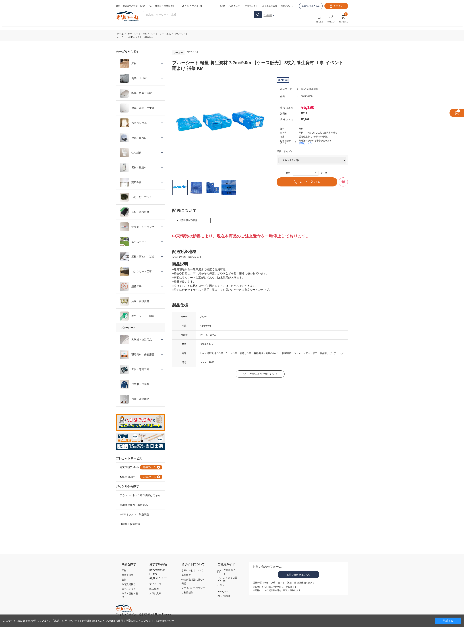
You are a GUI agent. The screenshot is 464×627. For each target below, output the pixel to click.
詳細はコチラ (305, 143)
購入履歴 (319, 22)
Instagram (223, 591)
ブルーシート (128, 327)
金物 (124, 579)
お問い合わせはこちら (298, 574)
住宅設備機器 (129, 584)
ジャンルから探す (127, 486)
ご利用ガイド (229, 572)
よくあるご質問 (269, 6)
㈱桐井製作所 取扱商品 (134, 504)
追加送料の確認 (188, 220)
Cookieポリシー (165, 620)
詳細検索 (268, 15)
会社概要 (186, 575)
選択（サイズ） (285, 151)
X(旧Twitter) (224, 596)
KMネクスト (193, 52)
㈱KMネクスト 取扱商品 (134, 514)
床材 (124, 570)
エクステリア (129, 588)
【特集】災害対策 (130, 524)
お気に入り (331, 22)
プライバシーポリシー (193, 587)
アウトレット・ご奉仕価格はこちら (140, 495)
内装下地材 (127, 575)
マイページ (155, 584)
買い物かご (343, 18)
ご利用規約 (187, 592)
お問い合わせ (287, 6)
